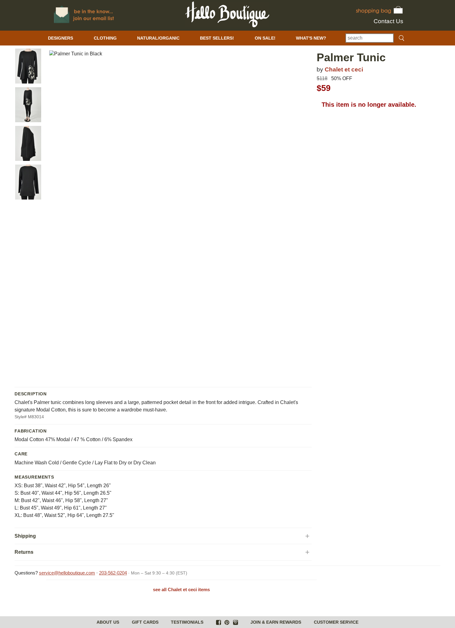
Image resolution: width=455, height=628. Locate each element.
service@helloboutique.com (67, 572)
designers (60, 38)
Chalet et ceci (344, 69)
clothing (105, 38)
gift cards (145, 622)
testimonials (187, 622)
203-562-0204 (113, 572)
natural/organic (158, 38)
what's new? (311, 38)
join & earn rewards (275, 622)
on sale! (265, 38)
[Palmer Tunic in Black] (28, 66)
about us (108, 622)
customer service (336, 622)
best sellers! (217, 38)
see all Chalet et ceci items (181, 589)
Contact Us (388, 21)
